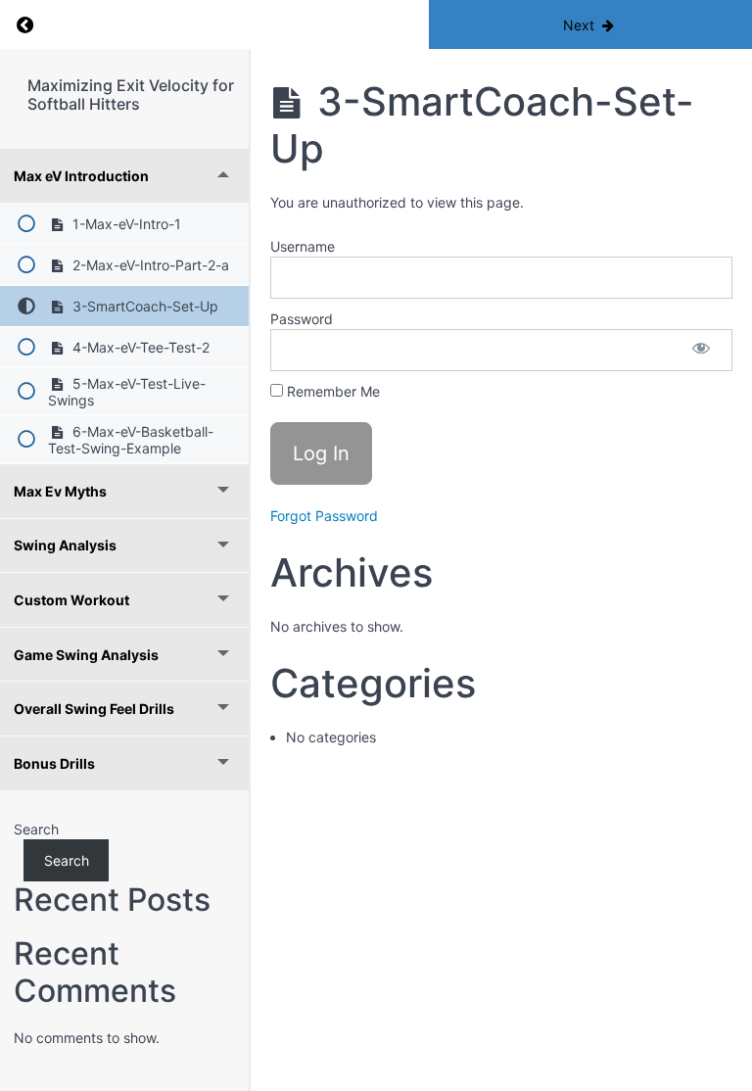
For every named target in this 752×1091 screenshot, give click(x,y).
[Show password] (701, 350)
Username (302, 246)
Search (36, 829)
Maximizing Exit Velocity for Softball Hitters (130, 94)
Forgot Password (324, 515)
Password (301, 318)
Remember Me (331, 391)
